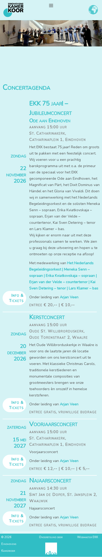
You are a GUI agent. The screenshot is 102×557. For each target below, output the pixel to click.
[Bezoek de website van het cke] (51, 553)
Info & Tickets (16, 298)
